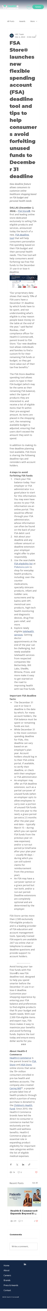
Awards (22, 21)
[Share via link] (29, 1164)
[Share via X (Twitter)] (17, 1164)
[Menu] (29, 7)
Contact (7, 1290)
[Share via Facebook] (11, 1164)
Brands (7, 1280)
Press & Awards (11, 1285)
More (32, 21)
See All (35, 1183)
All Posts (10, 21)
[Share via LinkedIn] (23, 1164)
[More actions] (35, 35)
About (6, 1270)
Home (6, 1265)
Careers (7, 1275)
